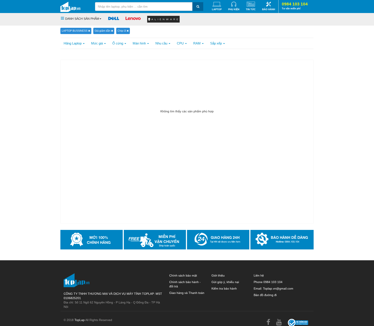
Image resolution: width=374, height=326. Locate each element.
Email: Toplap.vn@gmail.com (273, 288)
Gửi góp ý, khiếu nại (225, 282)
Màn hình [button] (140, 43)
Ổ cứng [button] (118, 43)
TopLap (79, 320)
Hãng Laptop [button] (73, 43)
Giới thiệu (218, 275)
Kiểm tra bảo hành (224, 288)
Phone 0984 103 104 (268, 282)
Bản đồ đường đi (265, 295)
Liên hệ (259, 275)
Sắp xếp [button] (216, 43)
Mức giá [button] (97, 43)
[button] (81, 19)
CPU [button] (181, 43)
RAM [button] (197, 43)
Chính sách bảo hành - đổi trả (185, 284)
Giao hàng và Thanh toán (186, 293)
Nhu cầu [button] (161, 43)
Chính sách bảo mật (183, 275)
